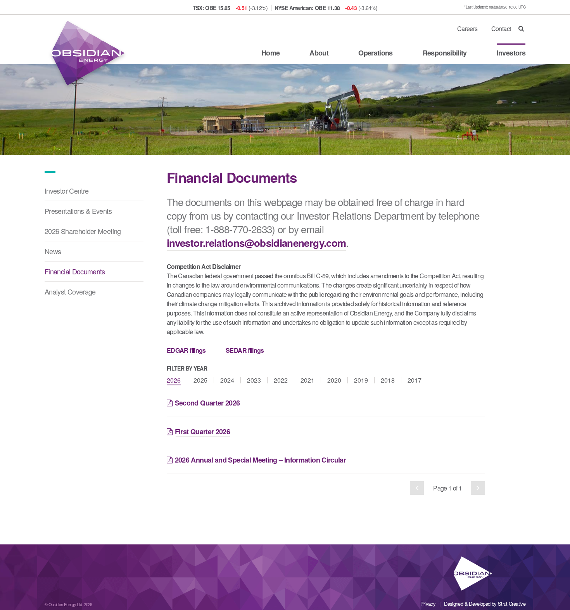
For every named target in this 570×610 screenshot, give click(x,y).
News (53, 251)
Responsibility (445, 53)
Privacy (428, 603)
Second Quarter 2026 (208, 403)
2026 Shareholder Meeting (83, 231)
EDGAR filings (186, 350)
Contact (501, 28)
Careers (467, 28)
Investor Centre (66, 190)
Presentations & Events (78, 211)
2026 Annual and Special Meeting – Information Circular (261, 460)
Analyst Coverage (70, 291)
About (318, 53)
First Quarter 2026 (203, 431)
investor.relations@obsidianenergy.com (256, 243)
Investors (511, 53)
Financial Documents (75, 271)
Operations (375, 53)
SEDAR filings (245, 350)
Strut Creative (511, 603)
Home (270, 53)
